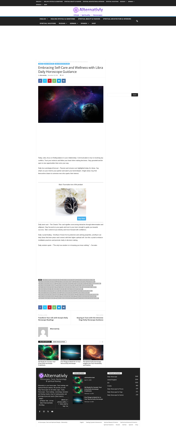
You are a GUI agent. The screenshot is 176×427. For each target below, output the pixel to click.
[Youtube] (52, 411)
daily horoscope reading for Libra (67, 285)
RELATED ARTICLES (45, 342)
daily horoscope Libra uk (79, 283)
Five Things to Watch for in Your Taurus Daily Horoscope (71, 362)
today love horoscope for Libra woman (87, 294)
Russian (122, 1)
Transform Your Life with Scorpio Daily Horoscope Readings (53, 319)
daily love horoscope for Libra (47, 287)
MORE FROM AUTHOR (59, 342)
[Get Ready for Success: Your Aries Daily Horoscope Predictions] (48, 352)
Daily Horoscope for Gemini (115, 395)
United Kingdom (112, 380)
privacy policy (62, 402)
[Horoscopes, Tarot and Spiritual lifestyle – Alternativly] (88, 11)
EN (108, 383)
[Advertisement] (70, 263)
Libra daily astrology (45, 289)
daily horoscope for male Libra (86, 280)
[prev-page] (100, 342)
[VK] (64, 81)
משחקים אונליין (48, 403)
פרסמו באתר (64, 404)
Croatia (109, 386)
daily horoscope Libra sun (64, 283)
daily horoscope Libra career (65, 281)
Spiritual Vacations (112, 1)
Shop (45, 4)
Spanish (38, 4)
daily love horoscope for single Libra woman (69, 287)
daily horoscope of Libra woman (47, 285)
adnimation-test (89, 377)
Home (39, 61)
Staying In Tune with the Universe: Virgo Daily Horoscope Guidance (90, 319)
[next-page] (102, 342)
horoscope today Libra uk (89, 287)
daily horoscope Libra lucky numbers (85, 281)
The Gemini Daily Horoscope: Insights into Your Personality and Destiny (92, 363)
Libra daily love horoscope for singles (65, 292)
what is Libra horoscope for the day (65, 298)
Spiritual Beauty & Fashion (72, 1)
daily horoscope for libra (69, 280)
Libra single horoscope (83, 292)
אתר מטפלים (44, 401)
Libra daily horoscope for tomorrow (49, 291)
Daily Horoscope (47, 61)
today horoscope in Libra (68, 294)
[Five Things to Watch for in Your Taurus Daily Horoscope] (71, 352)
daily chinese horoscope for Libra (52, 280)
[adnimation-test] (78, 380)
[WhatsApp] (54, 81)
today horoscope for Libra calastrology (50, 294)
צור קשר (65, 406)
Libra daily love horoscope (46, 292)
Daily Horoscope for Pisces (115, 389)
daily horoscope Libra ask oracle (47, 281)
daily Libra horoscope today (85, 285)
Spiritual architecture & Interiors (93, 1)
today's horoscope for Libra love (65, 296)
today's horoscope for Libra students (86, 296)
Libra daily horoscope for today (73, 289)
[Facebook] (40, 81)
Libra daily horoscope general (84, 291)
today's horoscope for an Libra (47, 296)
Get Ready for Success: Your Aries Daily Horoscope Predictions (47, 363)
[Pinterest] (50, 81)
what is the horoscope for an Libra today (87, 298)
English (38, 1)
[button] (137, 21)
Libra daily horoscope (58, 289)
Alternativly (43, 75)
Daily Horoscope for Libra (62, 63)
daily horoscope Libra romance (47, 283)
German (130, 1)
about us (64, 400)
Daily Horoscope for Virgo (114, 392)
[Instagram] (44, 411)
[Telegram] (59, 81)
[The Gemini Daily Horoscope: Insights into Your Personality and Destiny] (93, 352)
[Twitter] (45, 81)
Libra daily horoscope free (67, 291)
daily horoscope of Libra (93, 283)
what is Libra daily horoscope (47, 298)
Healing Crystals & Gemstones (53, 1)
